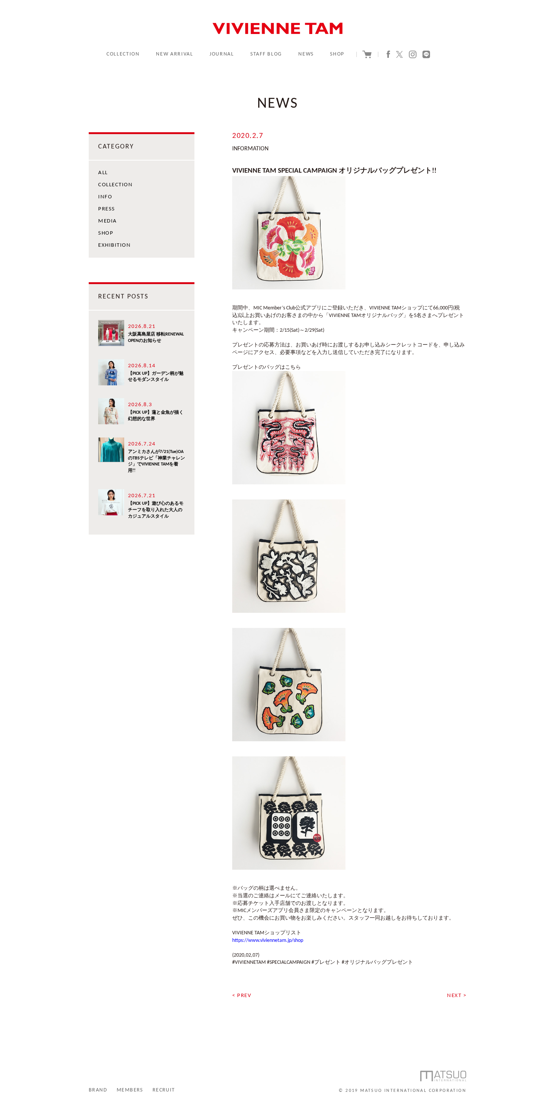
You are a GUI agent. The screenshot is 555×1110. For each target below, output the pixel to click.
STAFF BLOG (266, 54)
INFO (105, 197)
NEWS (306, 54)
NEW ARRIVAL (174, 54)
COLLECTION (123, 54)
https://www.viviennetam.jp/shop (267, 940)
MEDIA (107, 221)
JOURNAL (222, 54)
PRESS (106, 209)
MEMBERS (130, 1090)
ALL (103, 173)
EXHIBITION (114, 245)
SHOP (337, 54)
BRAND (98, 1090)
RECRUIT (164, 1090)
